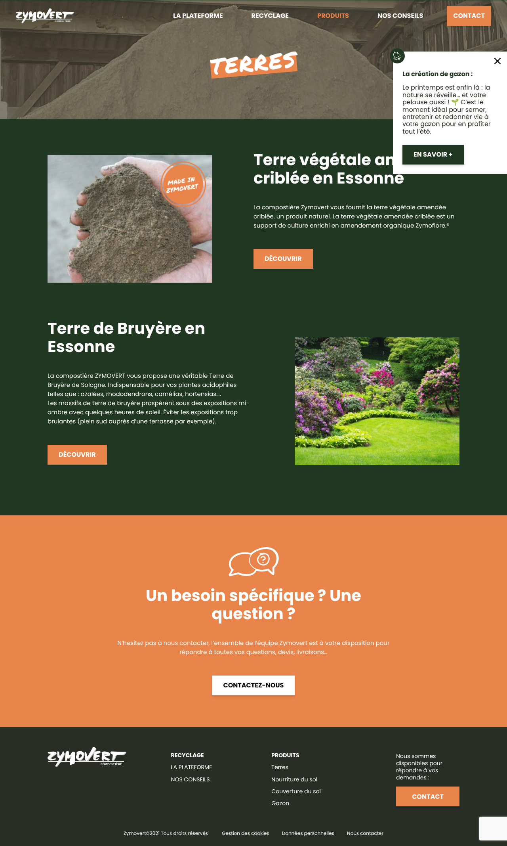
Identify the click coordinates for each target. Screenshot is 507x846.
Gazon (280, 803)
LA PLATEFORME (191, 767)
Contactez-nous (253, 685)
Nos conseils (400, 15)
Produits (333, 15)
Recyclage (270, 15)
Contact (469, 15)
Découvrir (283, 258)
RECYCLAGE (187, 755)
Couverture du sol (296, 791)
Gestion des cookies (245, 833)
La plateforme (198, 15)
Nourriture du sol (294, 779)
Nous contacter (365, 833)
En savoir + (433, 154)
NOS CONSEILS (190, 779)
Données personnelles (308, 833)
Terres (279, 767)
